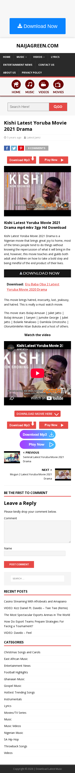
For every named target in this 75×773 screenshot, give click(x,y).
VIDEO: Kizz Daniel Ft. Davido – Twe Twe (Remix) (36, 608)
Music (20, 57)
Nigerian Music (13, 733)
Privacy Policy (32, 72)
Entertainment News (17, 64)
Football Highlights (16, 672)
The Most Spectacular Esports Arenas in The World (37, 615)
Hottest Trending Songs (19, 692)
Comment (10, 518)
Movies (58, 92)
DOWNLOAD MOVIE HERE (34, 414)
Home (6, 57)
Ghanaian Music (14, 679)
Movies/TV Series (15, 713)
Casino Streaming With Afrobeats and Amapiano (35, 601)
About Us (9, 72)
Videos (37, 57)
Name (8, 548)
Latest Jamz (34, 137)
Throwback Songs (15, 746)
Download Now (39, 26)
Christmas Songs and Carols (22, 652)
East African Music (16, 659)
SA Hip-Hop (11, 739)
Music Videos (12, 726)
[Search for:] (37, 578)
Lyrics (55, 57)
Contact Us (46, 64)
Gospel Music (12, 686)
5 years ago (14, 137)
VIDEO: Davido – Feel (18, 633)
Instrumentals (13, 699)
